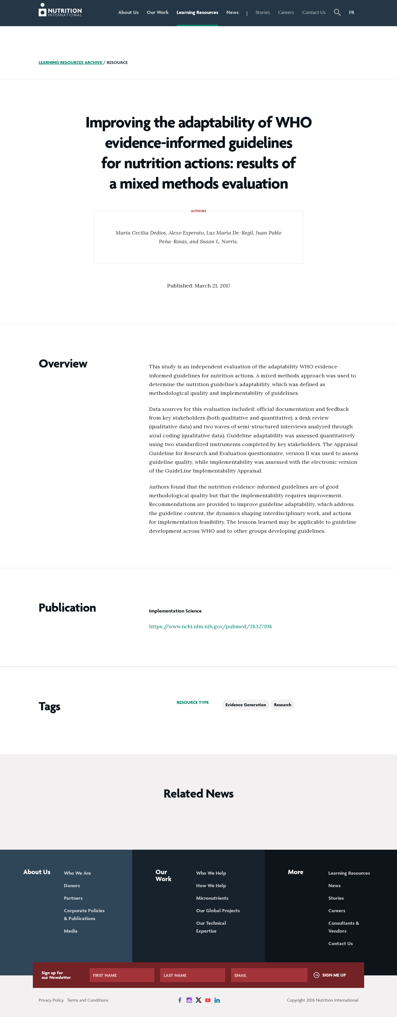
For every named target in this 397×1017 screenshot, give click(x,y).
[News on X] (198, 1000)
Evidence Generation (246, 704)
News (232, 12)
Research (282, 704)
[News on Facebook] (179, 1000)
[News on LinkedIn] (217, 1000)
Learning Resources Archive (70, 62)
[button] (337, 13)
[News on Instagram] (189, 1000)
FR (351, 12)
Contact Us (314, 12)
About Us (128, 12)
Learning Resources (197, 12)
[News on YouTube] (207, 1000)
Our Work (158, 12)
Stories (262, 12)
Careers (286, 12)
